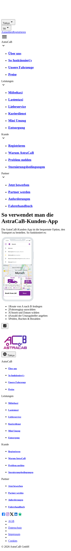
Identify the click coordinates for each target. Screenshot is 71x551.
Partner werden (15, 493)
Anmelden (7, 32)
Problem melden (16, 465)
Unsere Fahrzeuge (17, 382)
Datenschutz (15, 527)
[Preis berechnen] (4, 326)
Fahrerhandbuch (16, 507)
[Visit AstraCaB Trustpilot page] (20, 515)
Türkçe (6, 23)
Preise (11, 389)
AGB (11, 521)
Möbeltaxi (13, 403)
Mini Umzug (14, 431)
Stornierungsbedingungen (20, 472)
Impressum (14, 534)
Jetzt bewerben (15, 486)
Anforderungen (15, 500)
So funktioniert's (16, 375)
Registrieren (19, 32)
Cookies (12, 540)
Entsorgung (14, 437)
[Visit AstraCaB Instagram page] (8, 515)
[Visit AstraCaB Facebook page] (3, 515)
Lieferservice (14, 417)
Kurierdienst (14, 424)
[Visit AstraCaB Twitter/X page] (12, 515)
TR (4, 29)
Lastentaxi (13, 410)
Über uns (12, 368)
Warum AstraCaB (17, 458)
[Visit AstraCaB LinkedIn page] (16, 515)
